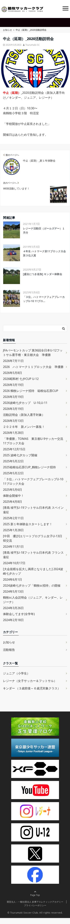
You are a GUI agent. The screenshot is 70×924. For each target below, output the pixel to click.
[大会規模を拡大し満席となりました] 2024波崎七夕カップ (33, 571)
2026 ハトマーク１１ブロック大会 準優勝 (33, 367)
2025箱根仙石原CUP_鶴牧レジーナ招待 (29, 467)
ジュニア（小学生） (16, 673)
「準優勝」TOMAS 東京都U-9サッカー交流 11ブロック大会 (33, 441)
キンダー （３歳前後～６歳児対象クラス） (31, 688)
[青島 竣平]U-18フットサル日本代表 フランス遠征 (33, 554)
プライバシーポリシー (35, 905)
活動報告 (9, 650)
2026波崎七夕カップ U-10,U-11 (25, 403)
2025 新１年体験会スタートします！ (27, 524)
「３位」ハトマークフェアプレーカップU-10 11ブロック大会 (33, 481)
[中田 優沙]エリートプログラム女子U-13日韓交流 (32, 538)
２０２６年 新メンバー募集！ (24, 427)
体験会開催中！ (13, 496)
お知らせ (9, 642)
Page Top (35, 895)
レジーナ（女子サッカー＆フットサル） (30, 681)
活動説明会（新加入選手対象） (24, 415)
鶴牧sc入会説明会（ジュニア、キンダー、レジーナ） (33, 599)
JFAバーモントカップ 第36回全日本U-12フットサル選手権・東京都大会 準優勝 (33, 352)
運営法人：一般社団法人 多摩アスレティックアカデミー (35, 901)
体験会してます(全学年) (19, 614)
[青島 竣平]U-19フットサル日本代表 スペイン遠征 (33, 510)
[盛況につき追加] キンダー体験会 (42, 274)
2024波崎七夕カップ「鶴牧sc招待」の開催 (31, 585)
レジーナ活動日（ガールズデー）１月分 (44, 230)
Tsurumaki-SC (32, 44)
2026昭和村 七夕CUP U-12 (21, 379)
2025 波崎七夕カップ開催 (20, 455)
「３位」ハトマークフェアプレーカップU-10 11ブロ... (44, 299)
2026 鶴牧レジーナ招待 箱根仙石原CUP (30, 391)
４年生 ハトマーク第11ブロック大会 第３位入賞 (44, 253)
